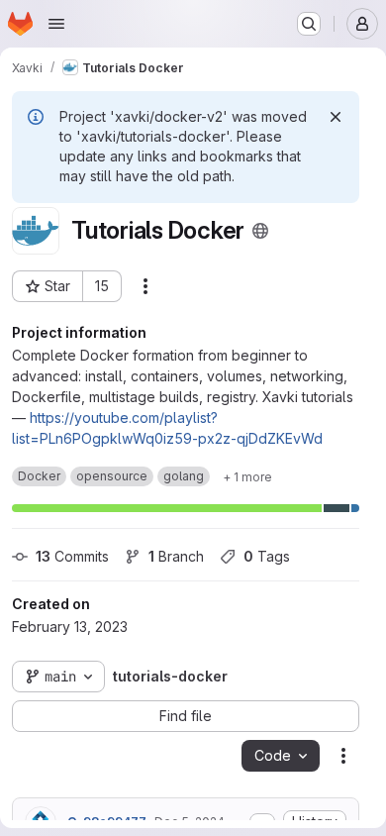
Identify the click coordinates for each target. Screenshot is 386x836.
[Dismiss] (335, 117)
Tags (266, 556)
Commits (72, 556)
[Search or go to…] (309, 24)
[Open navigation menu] (56, 24)
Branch (176, 556)
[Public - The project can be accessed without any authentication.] (260, 231)
